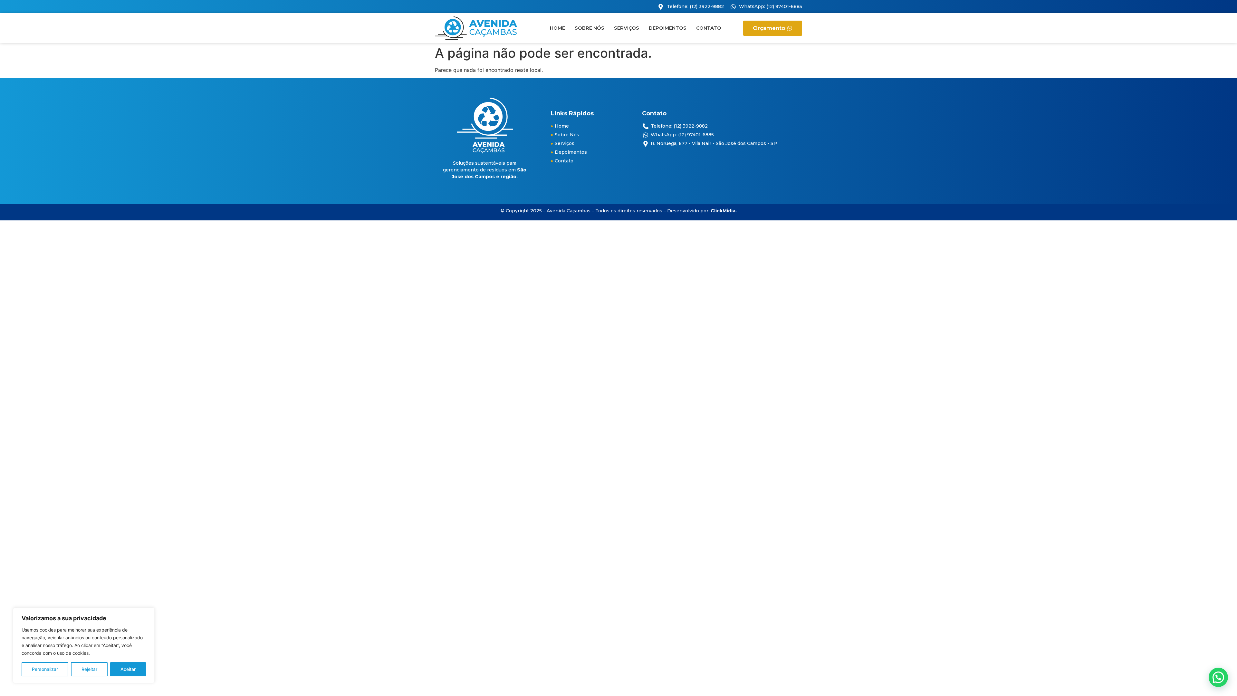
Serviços (626, 28)
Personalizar (45, 669)
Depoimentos (667, 28)
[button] (1218, 677)
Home (557, 28)
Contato (708, 28)
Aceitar (128, 669)
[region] (84, 645)
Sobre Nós (589, 28)
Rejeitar (89, 669)
